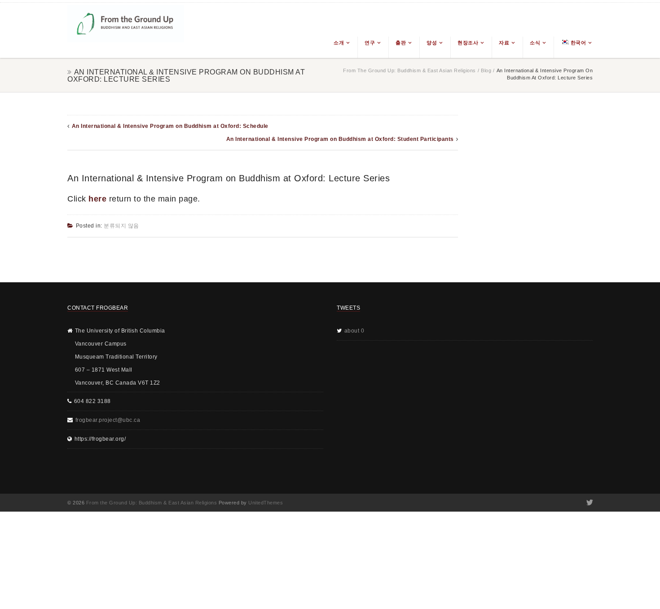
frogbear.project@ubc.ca (108, 420)
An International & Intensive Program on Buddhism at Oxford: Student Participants (340, 139)
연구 (370, 42)
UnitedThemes (265, 502)
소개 (339, 42)
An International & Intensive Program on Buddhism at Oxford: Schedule (170, 126)
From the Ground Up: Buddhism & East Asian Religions (409, 70)
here (97, 198)
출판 (401, 42)
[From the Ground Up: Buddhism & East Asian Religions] (125, 30)
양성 (432, 42)
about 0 (354, 331)
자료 (504, 42)
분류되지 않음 (121, 226)
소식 (535, 42)
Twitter (589, 502)
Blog (486, 70)
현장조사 (468, 42)
